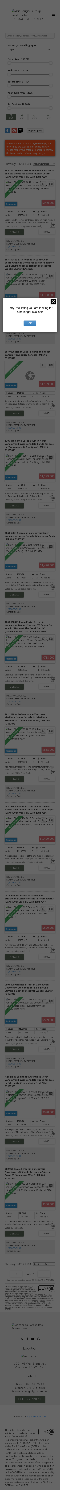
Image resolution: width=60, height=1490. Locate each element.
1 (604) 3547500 (13, 246)
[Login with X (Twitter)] (20, 132)
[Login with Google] (14, 132)
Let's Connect (30, 1399)
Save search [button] (11, 117)
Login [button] (35, 130)
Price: (19, 59)
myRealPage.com (36, 1417)
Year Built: (20, 92)
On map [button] (22, 117)
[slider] (9, 63)
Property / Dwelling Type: (22, 45)
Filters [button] (47, 117)
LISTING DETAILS (14, 232)
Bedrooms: (18, 70)
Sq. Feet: (19, 104)
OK (30, 323)
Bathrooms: (18, 81)
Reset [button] (34, 117)
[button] (21, 1339)
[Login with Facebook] (7, 132)
